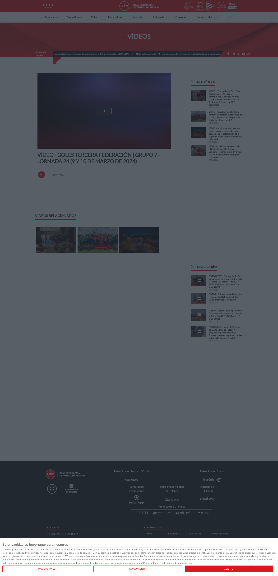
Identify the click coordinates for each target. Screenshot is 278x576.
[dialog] (139, 557)
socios (26, 549)
